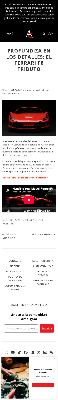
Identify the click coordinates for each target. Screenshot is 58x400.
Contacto (15, 260)
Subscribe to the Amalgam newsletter (43, 385)
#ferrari (8, 223)
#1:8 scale (30, 219)
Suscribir (47, 328)
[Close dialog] (54, 358)
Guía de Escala (15, 271)
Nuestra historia (42, 260)
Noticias (15, 266)
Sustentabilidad (43, 266)
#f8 (40, 219)
